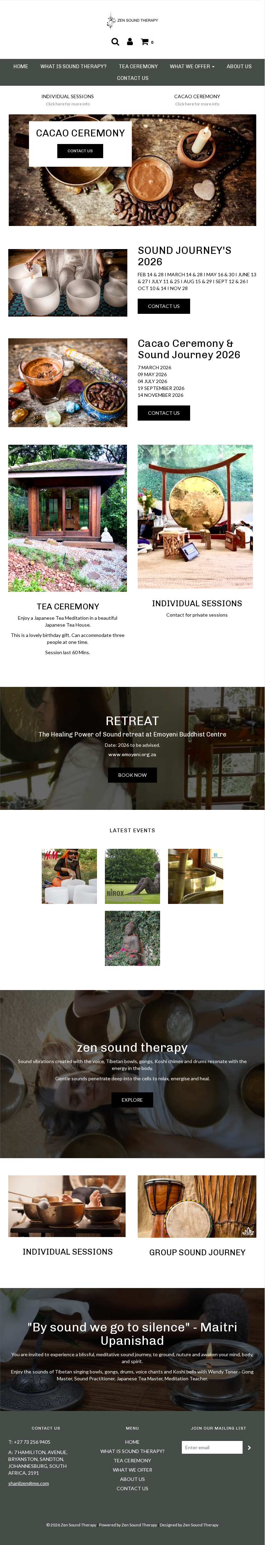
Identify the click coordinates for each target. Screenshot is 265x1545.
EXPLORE (132, 1100)
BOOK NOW (132, 775)
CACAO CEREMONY (80, 133)
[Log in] (130, 41)
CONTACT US (132, 78)
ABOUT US (239, 66)
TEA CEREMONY (138, 66)
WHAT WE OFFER (132, 1470)
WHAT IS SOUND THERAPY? (73, 66)
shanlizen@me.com (28, 1483)
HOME (20, 66)
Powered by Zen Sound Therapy (128, 1524)
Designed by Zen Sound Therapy (189, 1524)
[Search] (115, 41)
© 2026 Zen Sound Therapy (71, 1524)
